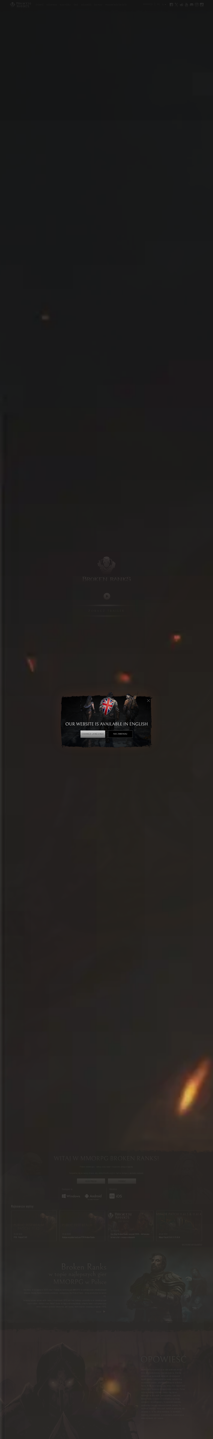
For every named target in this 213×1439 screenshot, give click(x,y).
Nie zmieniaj (120, 734)
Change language (93, 734)
